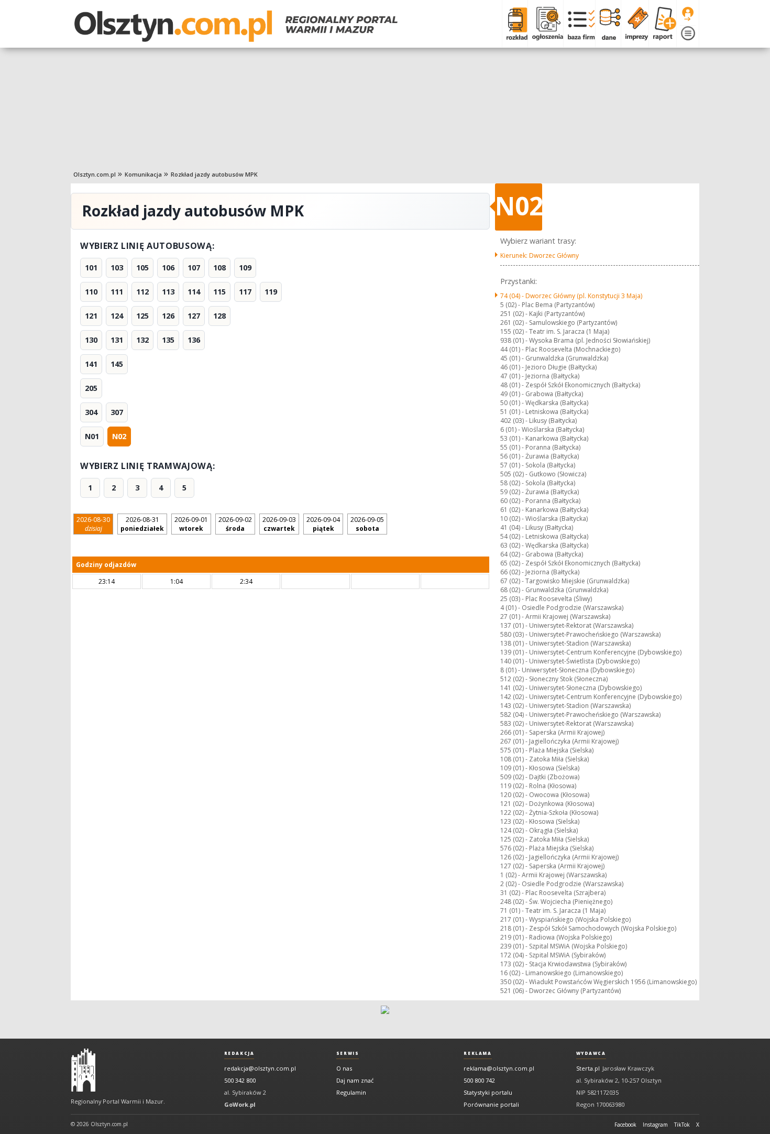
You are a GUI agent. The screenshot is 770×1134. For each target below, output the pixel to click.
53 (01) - (544, 438)
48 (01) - (570, 384)
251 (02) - (542, 313)
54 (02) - (544, 536)
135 (168, 340)
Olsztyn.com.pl (94, 174)
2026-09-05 (367, 524)
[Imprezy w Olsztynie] (634, 23)
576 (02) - (546, 848)
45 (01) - (554, 358)
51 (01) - (544, 411)
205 (91, 388)
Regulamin (351, 1092)
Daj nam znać (354, 1080)
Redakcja (239, 1053)
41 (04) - (536, 527)
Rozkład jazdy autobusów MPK (214, 174)
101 (91, 267)
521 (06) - (560, 990)
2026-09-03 (279, 524)
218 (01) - (588, 928)
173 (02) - (563, 963)
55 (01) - (540, 447)
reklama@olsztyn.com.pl (499, 1068)
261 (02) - (558, 322)
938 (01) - (575, 340)
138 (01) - (565, 643)
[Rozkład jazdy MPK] (514, 23)
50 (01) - (544, 402)
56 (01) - (539, 456)
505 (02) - (543, 474)
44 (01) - (560, 349)
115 (219, 292)
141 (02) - (571, 687)
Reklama (477, 1053)
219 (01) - (556, 937)
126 (168, 316)
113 (168, 292)
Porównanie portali (491, 1104)
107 (194, 267)
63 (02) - (544, 545)
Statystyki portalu (488, 1092)
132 (142, 340)
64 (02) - (541, 554)
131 (117, 340)
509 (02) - (539, 776)
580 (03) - (580, 634)
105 (142, 267)
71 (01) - (553, 910)
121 (91, 316)
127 (194, 316)
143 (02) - (565, 705)
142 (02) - (590, 696)
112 (142, 292)
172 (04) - (553, 955)
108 (219, 267)
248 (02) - (556, 901)
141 (91, 364)
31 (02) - (553, 892)
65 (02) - (570, 563)
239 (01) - (563, 946)
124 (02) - (539, 830)
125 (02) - (544, 839)
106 (168, 267)
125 (142, 316)
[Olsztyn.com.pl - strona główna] (83, 1070)
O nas (344, 1068)
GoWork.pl (240, 1104)
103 (117, 267)
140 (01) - (570, 661)
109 (245, 267)
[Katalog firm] (579, 23)
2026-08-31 (142, 524)
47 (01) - (539, 376)
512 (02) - (554, 678)
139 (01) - (590, 652)
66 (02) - (539, 572)
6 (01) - (542, 429)
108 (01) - (544, 759)
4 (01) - (561, 607)
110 (91, 292)
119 (271, 292)
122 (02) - (549, 812)
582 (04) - (580, 714)
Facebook (625, 1124)
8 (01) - (567, 670)
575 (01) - (546, 750)
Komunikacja (143, 174)
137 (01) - (566, 625)
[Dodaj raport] (662, 23)
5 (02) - (547, 304)
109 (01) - (539, 768)
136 (194, 340)
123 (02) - (539, 821)
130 (91, 340)
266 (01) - (552, 732)
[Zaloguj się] (688, 14)
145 (117, 364)
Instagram (655, 1124)
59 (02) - (539, 491)
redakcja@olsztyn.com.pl (260, 1068)
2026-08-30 (93, 524)
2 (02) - (561, 883)
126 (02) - (559, 857)
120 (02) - (544, 794)
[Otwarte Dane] (608, 23)
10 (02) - (544, 518)
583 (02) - (566, 723)
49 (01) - (541, 393)
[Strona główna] (236, 26)
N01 (92, 436)
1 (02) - (553, 874)
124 (117, 316)
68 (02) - (554, 589)
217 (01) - (565, 919)
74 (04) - (571, 295)
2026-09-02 (235, 524)
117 (245, 292)
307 (117, 412)
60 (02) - (540, 500)
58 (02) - (537, 482)
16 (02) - (561, 972)
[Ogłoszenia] (545, 23)
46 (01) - (548, 367)
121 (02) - (547, 803)
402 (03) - (538, 420)
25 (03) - (546, 598)
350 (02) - (598, 981)
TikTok (682, 1124)
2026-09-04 (323, 524)
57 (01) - (537, 465)
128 (219, 316)
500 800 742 (479, 1080)
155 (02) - (554, 331)
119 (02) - (538, 785)
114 (194, 292)
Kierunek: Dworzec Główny (539, 255)
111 (117, 292)
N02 (119, 436)
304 (91, 412)
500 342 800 (240, 1080)
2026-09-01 (191, 524)
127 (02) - (552, 866)
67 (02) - (564, 580)
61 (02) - (544, 509)
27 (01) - (555, 616)
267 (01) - (559, 741)
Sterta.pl (588, 1068)
